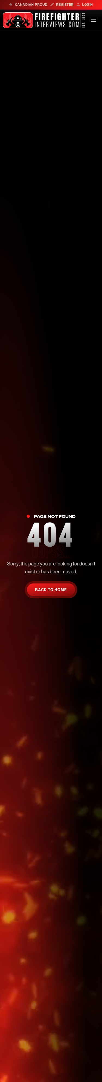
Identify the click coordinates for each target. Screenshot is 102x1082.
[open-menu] (93, 20)
